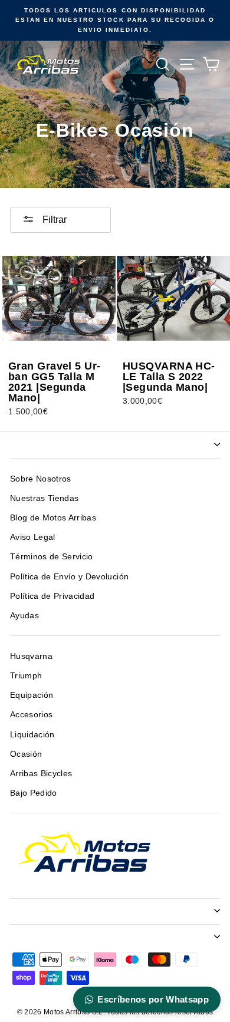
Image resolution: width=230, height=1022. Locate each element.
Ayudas (24, 615)
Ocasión (26, 754)
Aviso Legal (32, 537)
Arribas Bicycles (41, 773)
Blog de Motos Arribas (53, 517)
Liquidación (32, 734)
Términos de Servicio (51, 556)
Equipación (31, 695)
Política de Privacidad (52, 596)
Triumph (26, 675)
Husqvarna (31, 656)
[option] (115, 20)
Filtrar (53, 220)
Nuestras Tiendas (44, 498)
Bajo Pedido (33, 793)
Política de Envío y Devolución (69, 576)
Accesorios (31, 714)
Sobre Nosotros (40, 478)
